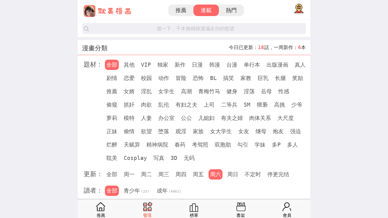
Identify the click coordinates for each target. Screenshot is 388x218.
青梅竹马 (209, 91)
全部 (111, 64)
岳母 (266, 91)
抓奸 (129, 104)
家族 (198, 131)
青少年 (136, 190)
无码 (189, 158)
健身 (231, 91)
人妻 (146, 118)
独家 (162, 64)
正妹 (111, 131)
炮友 (278, 131)
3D (174, 158)
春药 (180, 144)
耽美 (111, 158)
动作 (163, 78)
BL (213, 78)
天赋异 (132, 144)
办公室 (166, 118)
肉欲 (146, 104)
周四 (181, 174)
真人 (300, 64)
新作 (180, 64)
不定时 (253, 174)
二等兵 (229, 104)
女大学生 (221, 131)
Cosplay (135, 158)
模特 (129, 118)
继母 (261, 131)
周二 (146, 174)
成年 (169, 190)
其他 (129, 64)
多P (276, 144)
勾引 (242, 144)
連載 (206, 10)
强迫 (295, 131)
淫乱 (146, 91)
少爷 (296, 104)
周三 (163, 174)
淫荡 (249, 91)
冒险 (181, 78)
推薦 (181, 10)
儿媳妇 (206, 118)
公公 (186, 118)
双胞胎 (223, 144)
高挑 (279, 104)
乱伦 (163, 104)
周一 (129, 174)
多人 (292, 144)
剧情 (111, 78)
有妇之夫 (186, 104)
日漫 (197, 64)
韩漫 (214, 64)
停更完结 (278, 174)
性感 (283, 91)
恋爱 (129, 78)
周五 (198, 174)
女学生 (166, 91)
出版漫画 (277, 64)
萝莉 (111, 118)
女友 (243, 131)
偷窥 (111, 104)
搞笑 (228, 78)
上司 (209, 104)
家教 (245, 78)
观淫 (181, 131)
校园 (146, 78)
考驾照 (200, 144)
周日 (232, 174)
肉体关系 (260, 118)
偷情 (129, 131)
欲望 (146, 131)
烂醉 (111, 144)
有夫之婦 (232, 118)
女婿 (129, 91)
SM (247, 104)
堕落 (163, 131)
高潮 (186, 91)
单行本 (252, 64)
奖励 (297, 78)
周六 (215, 174)
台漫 (231, 64)
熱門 (231, 10)
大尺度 (285, 118)
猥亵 (262, 104)
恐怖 (198, 78)
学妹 (260, 144)
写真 (158, 158)
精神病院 (157, 144)
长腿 (280, 78)
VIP (146, 64)
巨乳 (263, 78)
